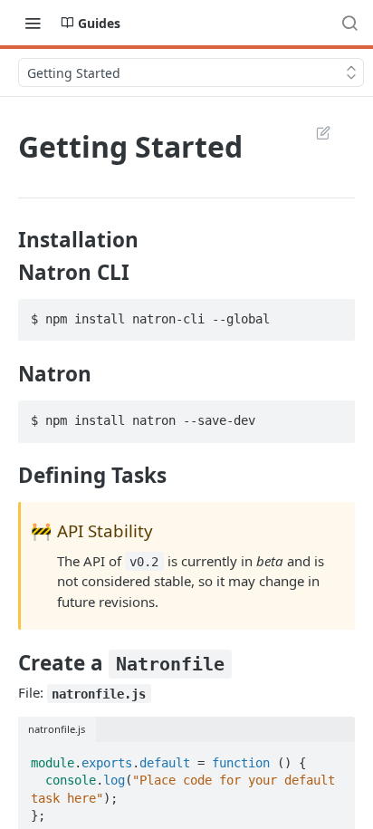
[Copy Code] (333, 313)
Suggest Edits (314, 132)
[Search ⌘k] (349, 22)
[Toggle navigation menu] (32, 22)
